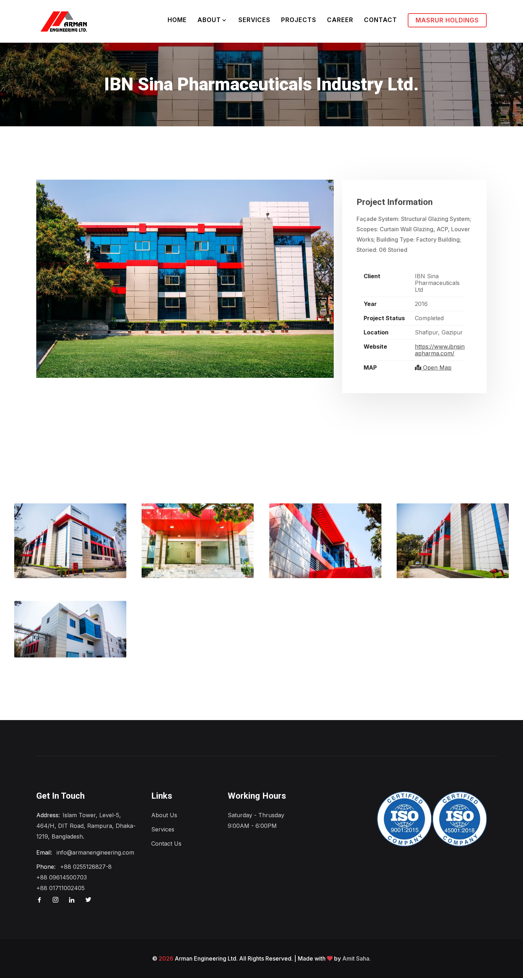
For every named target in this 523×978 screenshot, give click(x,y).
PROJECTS (298, 19)
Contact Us (166, 843)
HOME (177, 19)
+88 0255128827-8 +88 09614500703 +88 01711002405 (74, 877)
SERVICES (254, 19)
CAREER (340, 19)
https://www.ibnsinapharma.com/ (440, 350)
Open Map (436, 367)
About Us (164, 815)
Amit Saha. (356, 958)
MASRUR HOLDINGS (447, 20)
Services (162, 829)
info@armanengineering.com (95, 852)
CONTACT (380, 19)
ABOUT (209, 19)
